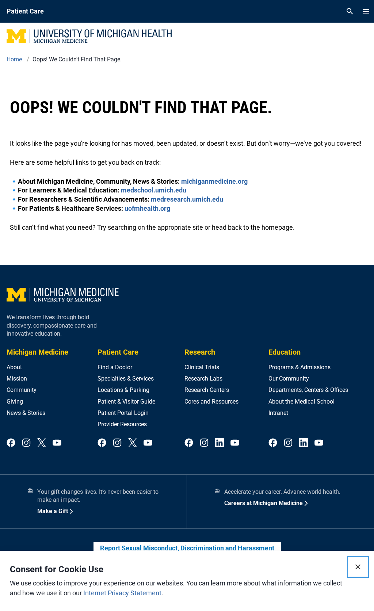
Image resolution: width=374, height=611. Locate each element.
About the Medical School (301, 401)
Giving (15, 401)
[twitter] (41, 443)
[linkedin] (219, 443)
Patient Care (118, 352)
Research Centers (206, 389)
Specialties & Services (126, 378)
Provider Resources (122, 424)
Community (22, 389)
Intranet (278, 412)
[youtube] (57, 443)
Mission (17, 378)
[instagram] (26, 443)
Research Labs (203, 378)
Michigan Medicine (37, 352)
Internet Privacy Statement (122, 593)
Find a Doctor (115, 367)
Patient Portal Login (123, 412)
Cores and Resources (211, 401)
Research (199, 352)
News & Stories (26, 412)
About (14, 367)
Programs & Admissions (299, 367)
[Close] (358, 567)
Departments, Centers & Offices (308, 389)
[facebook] (11, 443)
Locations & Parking (123, 389)
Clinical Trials (201, 367)
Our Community (288, 378)
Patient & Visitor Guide (126, 401)
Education (284, 352)
